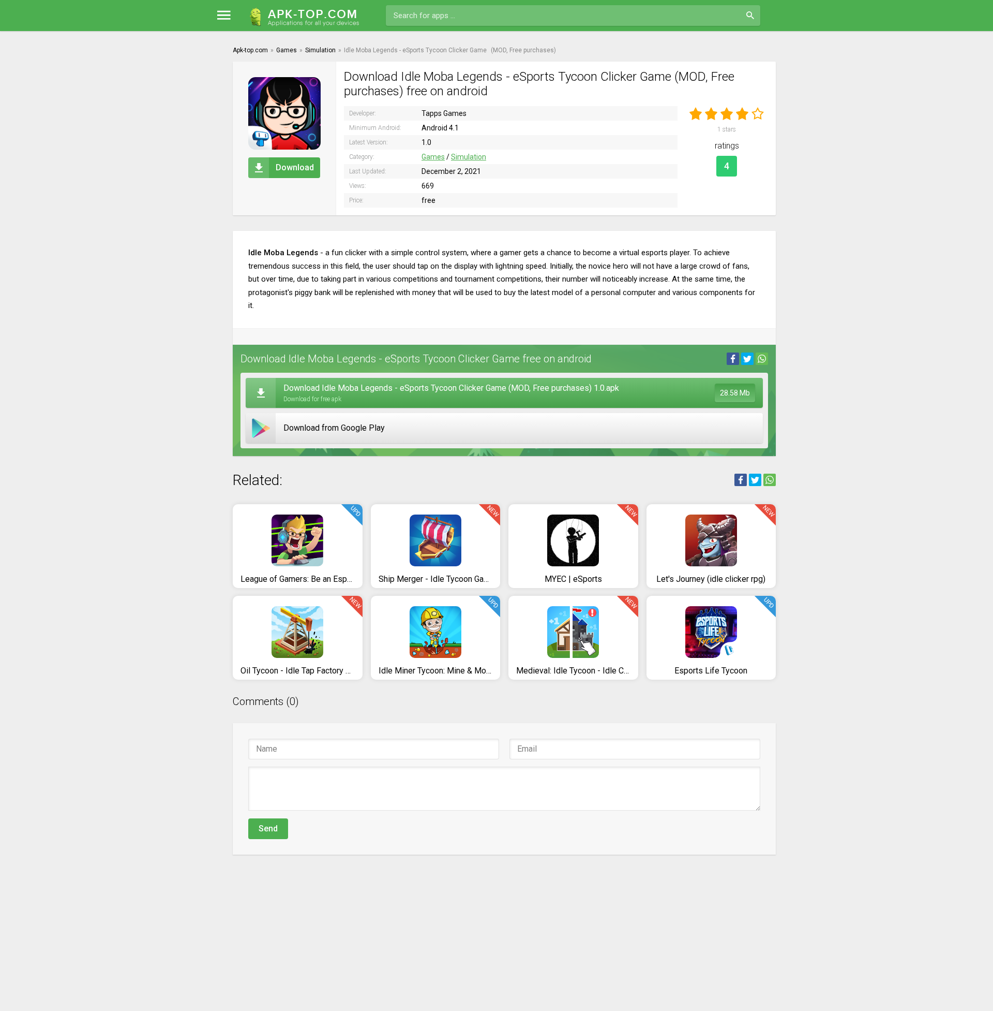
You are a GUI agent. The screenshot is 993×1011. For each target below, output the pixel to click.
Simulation (468, 157)
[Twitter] (747, 359)
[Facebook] (733, 359)
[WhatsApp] (762, 359)
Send (268, 828)
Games (433, 157)
